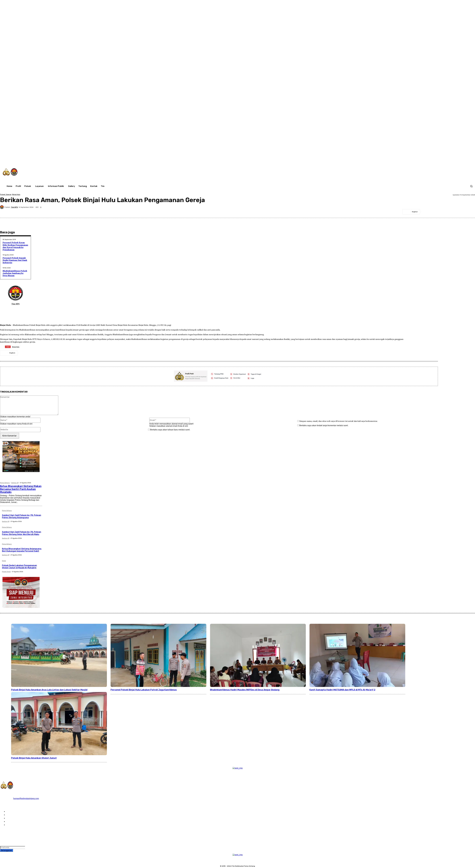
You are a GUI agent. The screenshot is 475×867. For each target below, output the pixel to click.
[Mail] (14, 308)
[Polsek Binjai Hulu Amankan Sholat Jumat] (59, 723)
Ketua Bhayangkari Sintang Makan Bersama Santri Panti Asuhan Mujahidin (20, 489)
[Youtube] (450, 160)
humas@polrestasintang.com (26, 798)
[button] (471, 186)
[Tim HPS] (2, 207)
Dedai (4, 561)
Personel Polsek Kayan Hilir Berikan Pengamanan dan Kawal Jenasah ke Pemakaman (15, 246)
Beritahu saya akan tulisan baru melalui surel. (170, 430)
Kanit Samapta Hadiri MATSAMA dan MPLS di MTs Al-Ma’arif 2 (342, 689)
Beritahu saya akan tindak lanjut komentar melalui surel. (323, 425)
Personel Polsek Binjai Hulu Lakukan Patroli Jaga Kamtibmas (144, 689)
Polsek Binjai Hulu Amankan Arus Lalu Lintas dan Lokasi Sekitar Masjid (49, 689)
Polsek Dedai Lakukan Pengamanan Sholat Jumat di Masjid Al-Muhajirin (19, 566)
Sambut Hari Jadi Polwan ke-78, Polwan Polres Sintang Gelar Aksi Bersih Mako (21, 533)
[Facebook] (424, 160)
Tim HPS (14, 207)
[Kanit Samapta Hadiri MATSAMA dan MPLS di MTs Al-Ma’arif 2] (357, 655)
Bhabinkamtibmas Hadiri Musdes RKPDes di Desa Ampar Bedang (244, 689)
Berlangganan (6, 850)
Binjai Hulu (16, 194)
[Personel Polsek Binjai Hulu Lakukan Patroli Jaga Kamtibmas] (158, 655)
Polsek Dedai (6, 571)
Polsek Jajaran (6, 194)
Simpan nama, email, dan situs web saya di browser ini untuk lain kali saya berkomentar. (338, 421)
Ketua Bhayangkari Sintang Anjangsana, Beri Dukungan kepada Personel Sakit (22, 550)
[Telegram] (453, 211)
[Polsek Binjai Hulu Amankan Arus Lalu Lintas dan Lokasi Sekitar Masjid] (59, 655)
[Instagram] (429, 160)
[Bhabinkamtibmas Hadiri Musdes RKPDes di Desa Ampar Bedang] (258, 655)
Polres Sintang (5, 482)
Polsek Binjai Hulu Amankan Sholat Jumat (34, 758)
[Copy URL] (471, 211)
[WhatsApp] (445, 160)
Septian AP (15, 483)
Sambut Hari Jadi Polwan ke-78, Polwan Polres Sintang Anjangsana (21, 516)
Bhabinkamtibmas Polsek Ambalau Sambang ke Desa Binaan (15, 273)
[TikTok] (434, 160)
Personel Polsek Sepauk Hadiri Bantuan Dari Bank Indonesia (15, 260)
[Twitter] (439, 160)
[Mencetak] (462, 211)
